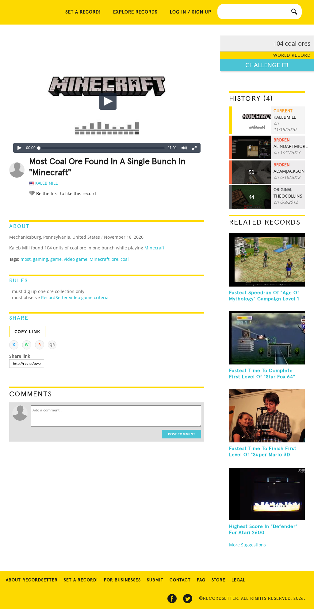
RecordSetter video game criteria (75, 297)
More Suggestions (247, 545)
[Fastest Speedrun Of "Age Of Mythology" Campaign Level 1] (267, 260)
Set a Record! (81, 580)
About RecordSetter (32, 580)
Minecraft (154, 248)
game (56, 259)
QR (52, 344)
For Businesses (122, 580)
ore (115, 259)
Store (218, 580)
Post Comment (181, 434)
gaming (40, 259)
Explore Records (135, 12)
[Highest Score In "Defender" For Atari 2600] (267, 493)
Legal (238, 580)
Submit (155, 580)
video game (75, 259)
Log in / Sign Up (190, 12)
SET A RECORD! (83, 12)
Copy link (27, 331)
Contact (180, 580)
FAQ (201, 580)
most (26, 259)
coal (125, 259)
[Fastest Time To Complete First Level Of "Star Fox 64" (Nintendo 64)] (267, 338)
